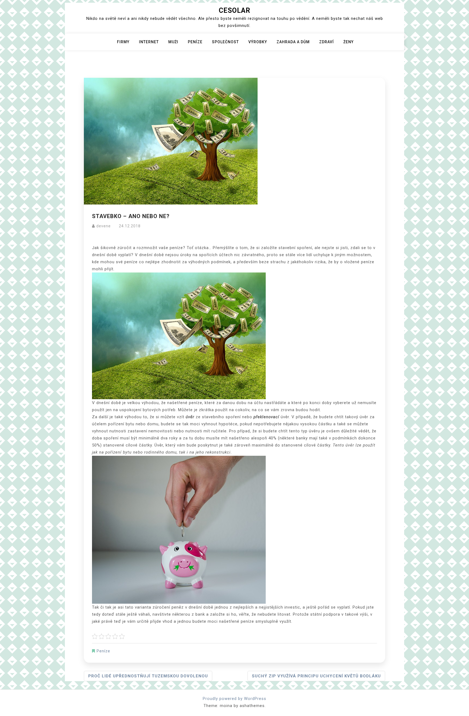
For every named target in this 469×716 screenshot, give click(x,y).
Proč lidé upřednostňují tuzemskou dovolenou (148, 676)
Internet (149, 42)
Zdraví (326, 42)
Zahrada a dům (293, 42)
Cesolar (234, 10)
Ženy (348, 42)
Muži (173, 42)
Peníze (195, 42)
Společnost (225, 42)
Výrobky (257, 42)
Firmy (123, 42)
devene (103, 226)
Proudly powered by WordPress (234, 698)
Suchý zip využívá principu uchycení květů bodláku (316, 676)
